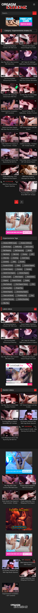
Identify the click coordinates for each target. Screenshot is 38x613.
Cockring (15, 258)
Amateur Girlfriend (26, 243)
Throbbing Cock (22, 295)
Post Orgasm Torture (21, 284)
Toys (32, 295)
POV (33, 284)
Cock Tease (25, 258)
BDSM (29, 250)
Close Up (6, 258)
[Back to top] (32, 607)
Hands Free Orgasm (9, 273)
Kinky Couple (7, 276)
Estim (18, 265)
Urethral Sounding (23, 299)
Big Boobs (6, 254)
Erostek (22, 261)
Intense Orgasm (23, 273)
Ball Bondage (7, 246)
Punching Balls (7, 288)
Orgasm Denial (16, 280)
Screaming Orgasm (22, 291)
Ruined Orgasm (7, 291)
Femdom (19, 269)
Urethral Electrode (8, 299)
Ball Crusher (29, 246)
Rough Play (19, 288)
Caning (25, 254)
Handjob (28, 269)
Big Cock (16, 254)
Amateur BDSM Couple (9, 243)
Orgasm (5, 280)
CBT (32, 254)
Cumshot (5, 261)
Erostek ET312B (8, 265)
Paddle (27, 280)
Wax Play (6, 303)
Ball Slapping (7, 250)
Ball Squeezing (19, 250)
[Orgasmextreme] (15, 6)
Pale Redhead (7, 284)
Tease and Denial (8, 295)
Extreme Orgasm (29, 265)
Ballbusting (18, 246)
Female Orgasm (8, 269)
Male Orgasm (19, 276)
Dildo (14, 261)
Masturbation (30, 276)
